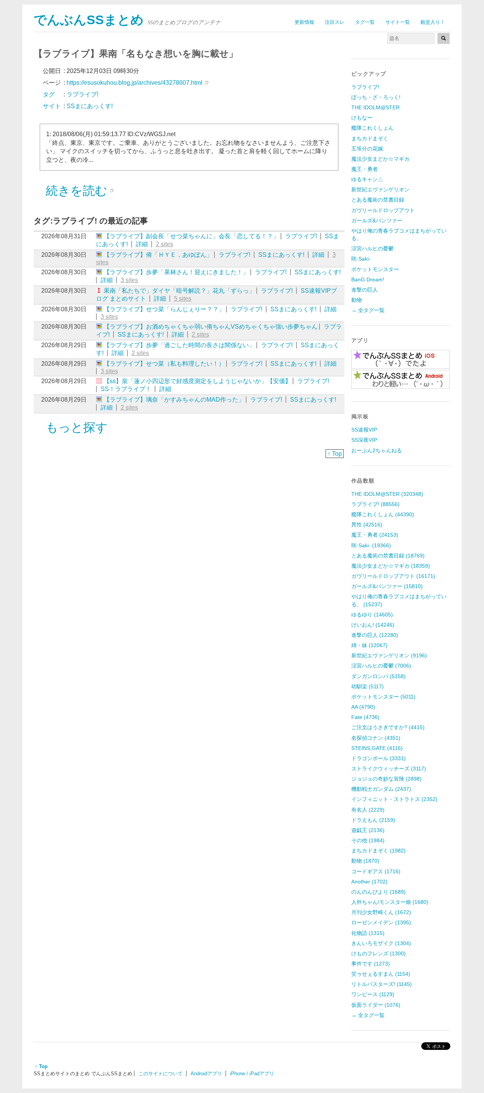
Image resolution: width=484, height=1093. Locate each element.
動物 (356, 300)
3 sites (129, 280)
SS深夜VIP (364, 440)
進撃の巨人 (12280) (374, 635)
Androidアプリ (206, 1073)
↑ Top (334, 453)
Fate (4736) (365, 717)
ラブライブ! (301, 236)
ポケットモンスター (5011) (383, 697)
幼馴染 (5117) (367, 686)
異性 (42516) (366, 525)
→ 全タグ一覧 (368, 310)
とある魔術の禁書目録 (377, 200)
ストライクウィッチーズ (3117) (388, 768)
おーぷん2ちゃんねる (376, 450)
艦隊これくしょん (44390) (382, 514)
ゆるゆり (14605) (372, 615)
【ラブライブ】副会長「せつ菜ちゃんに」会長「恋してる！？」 (191, 236)
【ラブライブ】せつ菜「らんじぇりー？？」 (164, 309)
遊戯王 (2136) (368, 830)
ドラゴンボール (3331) (378, 758)
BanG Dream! (367, 279)
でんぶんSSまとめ (89, 20)
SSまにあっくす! (281, 255)
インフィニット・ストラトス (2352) (394, 799)
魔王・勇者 (364, 169)
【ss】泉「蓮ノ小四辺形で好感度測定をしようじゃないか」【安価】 (197, 381)
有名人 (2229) (368, 810)
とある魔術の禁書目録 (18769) (388, 556)
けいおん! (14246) (372, 625)
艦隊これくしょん (372, 128)
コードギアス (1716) (375, 871)
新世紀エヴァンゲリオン (380, 189)
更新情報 (304, 22)
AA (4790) (363, 707)
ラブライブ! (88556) (375, 504)
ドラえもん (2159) (373, 820)
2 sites (164, 244)
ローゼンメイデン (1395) (381, 922)
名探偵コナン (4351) (375, 738)
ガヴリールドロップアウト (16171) (393, 576)
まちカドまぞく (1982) (378, 851)
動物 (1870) (365, 861)
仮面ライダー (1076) (375, 1005)
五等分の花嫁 (367, 149)
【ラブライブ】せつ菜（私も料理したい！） (164, 363)
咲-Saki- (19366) (371, 545)
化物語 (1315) (368, 933)
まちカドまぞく (369, 138)
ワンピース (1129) (372, 994)
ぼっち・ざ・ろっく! (375, 97)
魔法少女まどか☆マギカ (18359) (390, 566)
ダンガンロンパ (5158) (378, 676)
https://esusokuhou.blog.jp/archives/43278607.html (134, 82)
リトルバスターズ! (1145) (381, 984)
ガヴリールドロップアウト (383, 210)
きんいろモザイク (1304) (381, 943)
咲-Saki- (361, 259)
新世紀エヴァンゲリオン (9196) (389, 655)
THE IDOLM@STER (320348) (387, 494)
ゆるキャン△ (367, 179)
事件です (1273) (370, 964)
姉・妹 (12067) (369, 645)
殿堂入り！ (432, 22)
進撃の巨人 (364, 290)
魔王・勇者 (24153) (374, 535)
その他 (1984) (368, 840)
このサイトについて (160, 1073)
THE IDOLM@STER (375, 107)
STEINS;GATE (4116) (377, 748)
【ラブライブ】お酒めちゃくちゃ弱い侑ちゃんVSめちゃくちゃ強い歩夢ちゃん (211, 326)
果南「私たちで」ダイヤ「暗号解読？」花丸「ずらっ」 (179, 290)
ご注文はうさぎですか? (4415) (388, 727)
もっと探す (77, 427)
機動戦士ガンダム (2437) (381, 789)
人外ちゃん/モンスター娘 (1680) (389, 902)
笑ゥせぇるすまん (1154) (380, 974)
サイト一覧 (397, 22)
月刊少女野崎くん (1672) (381, 912)
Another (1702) (369, 882)
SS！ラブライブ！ (126, 389)
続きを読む (76, 190)
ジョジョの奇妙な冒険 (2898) (386, 779)
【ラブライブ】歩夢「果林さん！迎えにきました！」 (176, 272)
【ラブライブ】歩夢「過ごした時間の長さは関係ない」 (179, 345)
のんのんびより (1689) (378, 892)
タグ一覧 (365, 22)
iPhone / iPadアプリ (252, 1073)
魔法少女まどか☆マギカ (380, 159)
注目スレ (334, 22)
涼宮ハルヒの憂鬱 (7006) (381, 666)
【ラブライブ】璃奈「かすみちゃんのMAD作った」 (174, 399)
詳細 (142, 244)
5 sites (182, 298)
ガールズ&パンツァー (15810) (387, 586)
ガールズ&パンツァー (376, 220)
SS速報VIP (364, 430)
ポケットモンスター (375, 269)
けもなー (361, 118)
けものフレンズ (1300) (378, 953)
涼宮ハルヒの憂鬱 (372, 248)
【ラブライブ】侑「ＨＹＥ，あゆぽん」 (158, 255)
